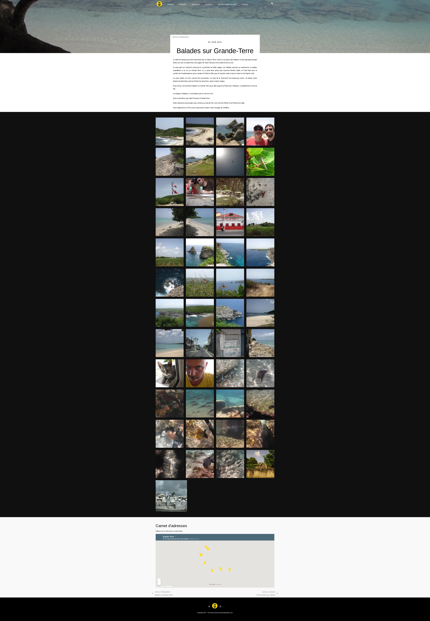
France (171, 4)
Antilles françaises (181, 37)
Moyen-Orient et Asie (227, 4)
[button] (272, 3)
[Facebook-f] (209, 606)
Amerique (196, 4)
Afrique (208, 4)
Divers (245, 4)
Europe (183, 4)
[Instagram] (220, 606)
